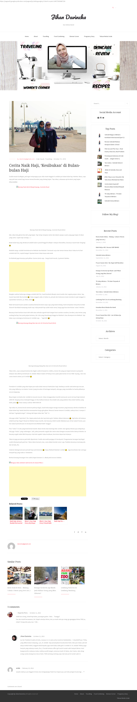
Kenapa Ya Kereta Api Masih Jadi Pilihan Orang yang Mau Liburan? (45, 590)
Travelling (46, 36)
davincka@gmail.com (27, 159)
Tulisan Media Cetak (106, 36)
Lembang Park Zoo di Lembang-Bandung (108, 300)
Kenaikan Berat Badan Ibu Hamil (106, 307)
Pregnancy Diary (89, 36)
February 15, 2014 (28, 668)
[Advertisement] (27, 277)
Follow (37, 499)
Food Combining (59, 36)
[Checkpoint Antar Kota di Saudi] (33, 424)
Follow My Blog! (110, 214)
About (36, 36)
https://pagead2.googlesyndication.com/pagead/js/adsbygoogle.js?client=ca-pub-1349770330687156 (32, 1)
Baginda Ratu (23, 613)
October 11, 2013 (35, 613)
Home (27, 36)
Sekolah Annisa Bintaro (112, 201)
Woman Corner (74, 36)
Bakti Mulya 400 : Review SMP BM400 (107, 247)
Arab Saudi (40, 159)
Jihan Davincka (68, 17)
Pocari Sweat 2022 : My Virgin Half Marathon (109, 263)
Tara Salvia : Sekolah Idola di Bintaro (107, 292)
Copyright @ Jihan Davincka (16, 694)
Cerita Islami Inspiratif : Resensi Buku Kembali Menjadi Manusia (114, 187)
